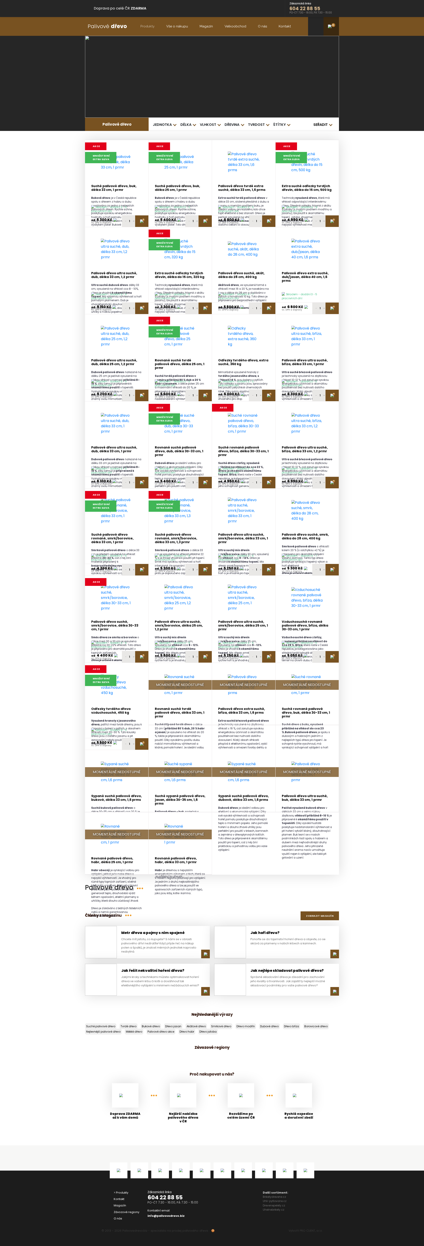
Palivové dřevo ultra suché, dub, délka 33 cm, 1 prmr (114, 449)
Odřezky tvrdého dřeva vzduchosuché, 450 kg (111, 711)
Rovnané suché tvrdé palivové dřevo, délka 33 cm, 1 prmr (179, 713)
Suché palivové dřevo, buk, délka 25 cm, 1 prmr (177, 188)
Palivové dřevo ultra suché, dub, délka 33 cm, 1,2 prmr (114, 275)
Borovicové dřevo (316, 1026)
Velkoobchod (235, 26)
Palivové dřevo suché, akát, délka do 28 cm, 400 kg (241, 275)
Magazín (206, 26)
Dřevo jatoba (208, 1031)
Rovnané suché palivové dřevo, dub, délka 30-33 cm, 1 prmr (179, 451)
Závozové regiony (126, 1212)
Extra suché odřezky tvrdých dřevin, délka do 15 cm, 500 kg (306, 188)
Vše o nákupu (177, 26)
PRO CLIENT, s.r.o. (311, 1231)
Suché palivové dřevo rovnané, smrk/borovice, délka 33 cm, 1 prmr (112, 538)
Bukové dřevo (151, 1026)
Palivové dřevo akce (161, 1031)
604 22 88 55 (165, 1197)
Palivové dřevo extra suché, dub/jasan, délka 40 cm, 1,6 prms (305, 277)
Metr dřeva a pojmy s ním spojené (152, 932)
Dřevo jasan (173, 1026)
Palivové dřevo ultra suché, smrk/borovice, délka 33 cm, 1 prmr (243, 538)
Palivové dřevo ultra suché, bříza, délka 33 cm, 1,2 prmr (305, 449)
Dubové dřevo (269, 1026)
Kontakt (285, 26)
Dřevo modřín (246, 1026)
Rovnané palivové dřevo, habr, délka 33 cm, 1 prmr (176, 860)
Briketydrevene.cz (274, 1197)
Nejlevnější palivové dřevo (103, 1031)
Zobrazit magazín (319, 916)
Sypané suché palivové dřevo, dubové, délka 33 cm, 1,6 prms (243, 798)
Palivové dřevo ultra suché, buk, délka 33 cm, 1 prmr (305, 798)
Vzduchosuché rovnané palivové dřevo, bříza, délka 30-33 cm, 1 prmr (305, 625)
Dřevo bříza (291, 1026)
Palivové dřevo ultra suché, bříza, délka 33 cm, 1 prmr (305, 362)
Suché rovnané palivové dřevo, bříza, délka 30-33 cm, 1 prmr (243, 451)
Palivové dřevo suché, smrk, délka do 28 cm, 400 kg (305, 537)
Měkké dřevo (134, 1031)
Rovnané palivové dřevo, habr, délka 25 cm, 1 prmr (112, 860)
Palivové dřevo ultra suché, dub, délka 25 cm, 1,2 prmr (114, 362)
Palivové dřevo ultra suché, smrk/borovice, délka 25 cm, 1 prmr (243, 625)
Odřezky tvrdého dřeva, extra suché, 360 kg (243, 362)
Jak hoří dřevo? (265, 932)
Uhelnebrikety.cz (273, 1209)
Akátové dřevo (196, 1026)
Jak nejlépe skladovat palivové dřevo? (287, 970)
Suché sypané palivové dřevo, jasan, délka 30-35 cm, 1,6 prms (180, 800)
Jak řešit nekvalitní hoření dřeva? (152, 970)
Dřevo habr (187, 1031)
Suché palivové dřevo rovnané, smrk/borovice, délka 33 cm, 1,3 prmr (176, 538)
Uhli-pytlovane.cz (274, 1201)
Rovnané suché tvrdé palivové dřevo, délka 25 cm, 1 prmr (179, 364)
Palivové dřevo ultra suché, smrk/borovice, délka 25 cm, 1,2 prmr (179, 625)
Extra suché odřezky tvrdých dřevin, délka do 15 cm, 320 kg (179, 275)
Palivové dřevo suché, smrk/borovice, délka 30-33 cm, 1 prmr (114, 625)
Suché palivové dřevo (100, 1026)
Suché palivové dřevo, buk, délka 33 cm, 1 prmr (113, 188)
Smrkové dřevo (221, 1026)
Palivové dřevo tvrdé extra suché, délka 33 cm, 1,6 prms (241, 188)
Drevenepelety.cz (274, 1205)
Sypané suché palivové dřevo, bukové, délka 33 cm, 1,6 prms (116, 798)
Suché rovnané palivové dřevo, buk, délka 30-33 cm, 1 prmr (306, 713)
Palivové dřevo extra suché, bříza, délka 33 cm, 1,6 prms (241, 711)
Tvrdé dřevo (128, 1026)
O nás (262, 26)
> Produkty (121, 1192)
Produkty (147, 26)
